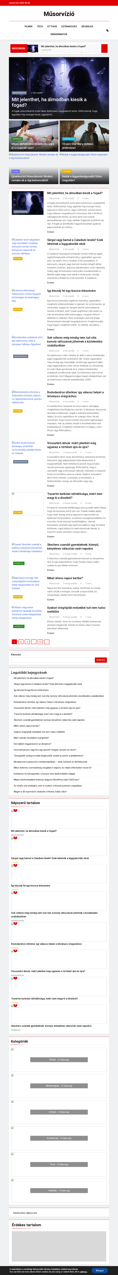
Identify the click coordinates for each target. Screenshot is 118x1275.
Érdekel (50, 232)
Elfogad (100, 1270)
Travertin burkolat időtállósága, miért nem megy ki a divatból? (43, 714)
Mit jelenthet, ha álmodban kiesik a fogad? (63, 46)
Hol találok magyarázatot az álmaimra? (32, 744)
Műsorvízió (59, 13)
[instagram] (14, 14)
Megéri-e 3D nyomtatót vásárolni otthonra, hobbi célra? (40, 791)
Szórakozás (69, 26)
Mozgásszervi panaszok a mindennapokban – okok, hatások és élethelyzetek (50, 761)
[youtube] (24, 14)
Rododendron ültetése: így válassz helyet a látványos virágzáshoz (45, 702)
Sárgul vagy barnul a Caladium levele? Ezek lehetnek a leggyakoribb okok (48, 684)
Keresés (16, 654)
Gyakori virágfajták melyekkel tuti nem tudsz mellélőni (39, 732)
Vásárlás (87, 26)
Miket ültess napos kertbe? (65, 578)
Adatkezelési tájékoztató (25, 1213)
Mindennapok (59, 34)
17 (40, 642)
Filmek (29, 26)
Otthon (52, 26)
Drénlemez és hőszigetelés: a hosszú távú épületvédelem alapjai (44, 773)
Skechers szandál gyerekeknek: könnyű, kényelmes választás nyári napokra (49, 720)
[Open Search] (103, 30)
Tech (40, 26)
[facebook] (10, 14)
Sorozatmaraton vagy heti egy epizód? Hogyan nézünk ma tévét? (45, 750)
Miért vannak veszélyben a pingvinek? (31, 738)
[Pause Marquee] (104, 48)
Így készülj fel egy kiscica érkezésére (71, 290)
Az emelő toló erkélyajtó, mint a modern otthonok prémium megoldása (48, 785)
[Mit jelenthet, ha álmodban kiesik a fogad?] (32, 50)
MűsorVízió (54, 198)
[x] (17, 14)
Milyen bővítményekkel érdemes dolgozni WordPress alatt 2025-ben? (46, 779)
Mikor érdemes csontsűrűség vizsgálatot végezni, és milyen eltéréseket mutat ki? (53, 767)
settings (83, 1272)
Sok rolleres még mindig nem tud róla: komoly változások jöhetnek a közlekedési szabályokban (74, 341)
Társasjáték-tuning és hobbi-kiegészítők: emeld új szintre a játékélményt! (48, 755)
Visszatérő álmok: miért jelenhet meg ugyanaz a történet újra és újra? (47, 708)
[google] (21, 14)
